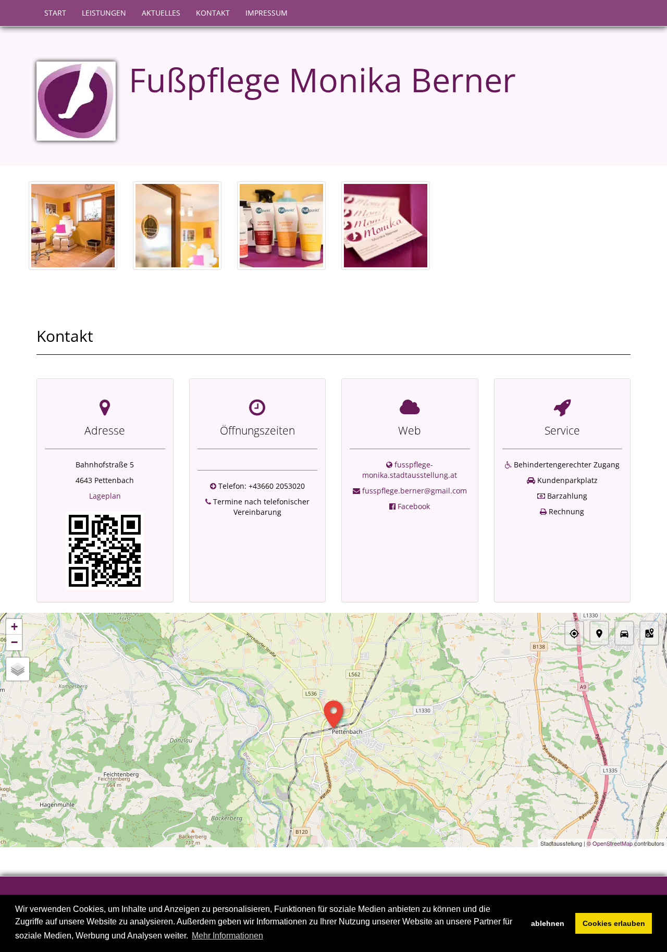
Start (55, 13)
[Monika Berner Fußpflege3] (281, 225)
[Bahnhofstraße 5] (105, 550)
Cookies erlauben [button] (614, 923)
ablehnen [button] (547, 923)
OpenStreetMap (612, 843)
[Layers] (17, 669)
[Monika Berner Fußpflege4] (385, 225)
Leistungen (104, 13)
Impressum (266, 13)
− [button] (14, 642)
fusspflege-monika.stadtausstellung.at (409, 470)
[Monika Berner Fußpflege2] (177, 225)
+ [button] (14, 626)
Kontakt (213, 13)
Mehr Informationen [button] (227, 935)
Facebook (414, 506)
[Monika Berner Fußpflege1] (73, 225)
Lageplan (105, 496)
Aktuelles (161, 13)
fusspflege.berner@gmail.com (414, 491)
